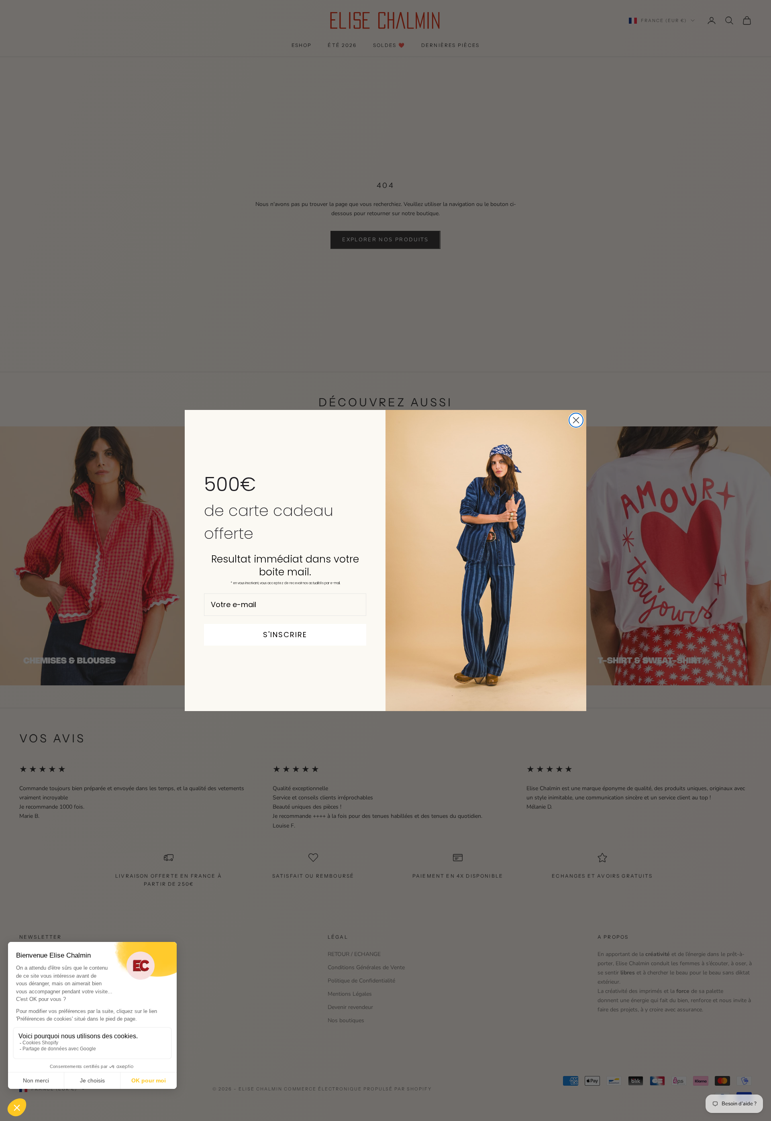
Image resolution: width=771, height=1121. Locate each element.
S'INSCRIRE (285, 635)
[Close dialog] (576, 420)
